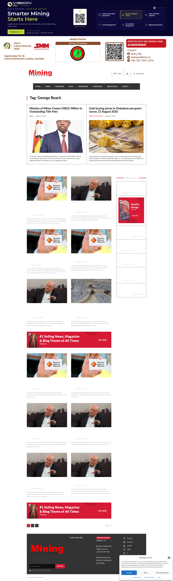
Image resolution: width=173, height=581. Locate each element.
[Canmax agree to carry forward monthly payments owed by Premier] (47, 291)
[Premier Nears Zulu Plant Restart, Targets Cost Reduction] (91, 188)
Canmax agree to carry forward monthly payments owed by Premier (45, 310)
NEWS (31, 116)
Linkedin (129, 545)
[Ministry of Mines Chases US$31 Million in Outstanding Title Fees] (56, 136)
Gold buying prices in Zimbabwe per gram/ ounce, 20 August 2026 (130, 289)
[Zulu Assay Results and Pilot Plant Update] (47, 465)
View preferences (162, 573)
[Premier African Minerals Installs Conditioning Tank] (47, 241)
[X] (124, 553)
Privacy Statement (149, 577)
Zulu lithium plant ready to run (88, 257)
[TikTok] (124, 550)
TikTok (129, 549)
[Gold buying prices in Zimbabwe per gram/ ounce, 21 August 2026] (116, 136)
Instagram (130, 542)
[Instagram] (124, 542)
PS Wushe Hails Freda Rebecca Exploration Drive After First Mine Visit (130, 259)
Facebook (129, 538)
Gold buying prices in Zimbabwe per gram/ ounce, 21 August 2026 (130, 231)
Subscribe (60, 566)
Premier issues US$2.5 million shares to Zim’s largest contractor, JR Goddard (90, 310)
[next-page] (36, 525)
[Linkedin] (124, 546)
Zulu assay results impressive (87, 481)
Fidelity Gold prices (96, 116)
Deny (146, 573)
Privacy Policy (137, 577)
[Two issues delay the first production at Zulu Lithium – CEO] (47, 415)
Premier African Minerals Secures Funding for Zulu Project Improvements (46, 207)
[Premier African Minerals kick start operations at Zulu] (91, 365)
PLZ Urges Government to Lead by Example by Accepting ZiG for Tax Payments (131, 245)
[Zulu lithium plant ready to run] (91, 241)
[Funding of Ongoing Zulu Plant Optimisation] (47, 365)
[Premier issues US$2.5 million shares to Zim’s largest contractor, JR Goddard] (91, 291)
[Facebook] (124, 538)
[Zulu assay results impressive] (91, 465)
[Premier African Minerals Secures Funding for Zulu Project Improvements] (47, 188)
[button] (169, 558)
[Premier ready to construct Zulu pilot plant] (91, 415)
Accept (129, 573)
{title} (159, 577)
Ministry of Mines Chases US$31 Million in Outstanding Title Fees (130, 187)
